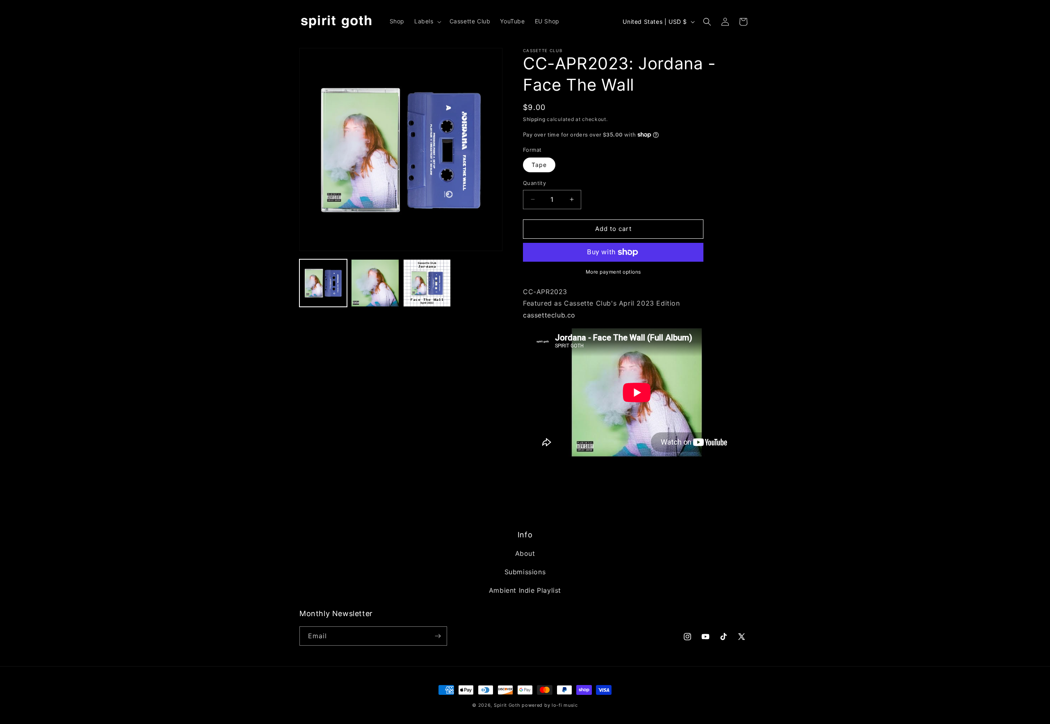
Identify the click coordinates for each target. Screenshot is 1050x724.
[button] (427, 21)
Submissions (525, 572)
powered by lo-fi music (550, 705)
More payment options (613, 272)
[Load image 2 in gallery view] (375, 283)
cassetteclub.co (549, 315)
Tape (539, 164)
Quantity (534, 183)
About (525, 553)
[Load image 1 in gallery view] (323, 283)
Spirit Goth (507, 705)
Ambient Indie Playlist (525, 590)
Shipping (534, 119)
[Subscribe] (438, 636)
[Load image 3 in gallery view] (427, 283)
